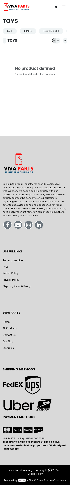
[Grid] (54, 41)
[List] (58, 41)
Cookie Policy (35, 473)
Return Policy (10, 273)
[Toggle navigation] (63, 6)
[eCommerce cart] (55, 6)
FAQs (5, 266)
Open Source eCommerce (51, 480)
